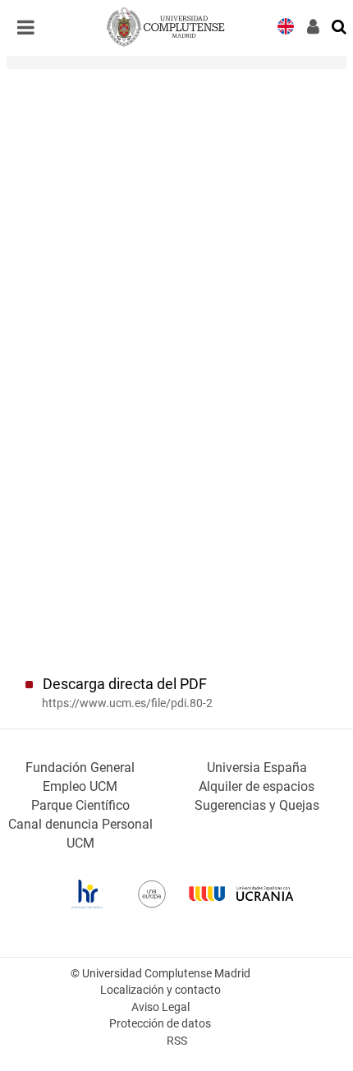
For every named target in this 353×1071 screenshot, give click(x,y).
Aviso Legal (160, 1007)
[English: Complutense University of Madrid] (285, 25)
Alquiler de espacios (256, 786)
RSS (177, 1041)
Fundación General (80, 767)
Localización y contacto (160, 990)
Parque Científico (80, 805)
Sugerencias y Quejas (257, 805)
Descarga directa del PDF (125, 684)
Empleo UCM (80, 786)
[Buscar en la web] (340, 25)
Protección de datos (160, 1024)
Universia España (257, 767)
